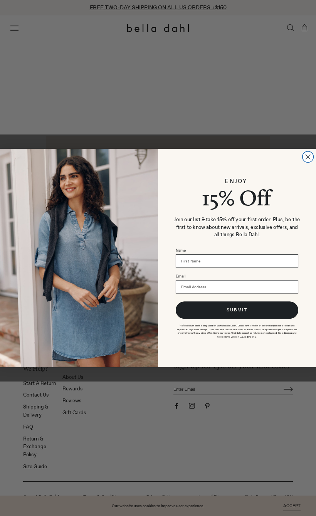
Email (180, 276)
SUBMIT (237, 310)
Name (181, 250)
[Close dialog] (308, 157)
